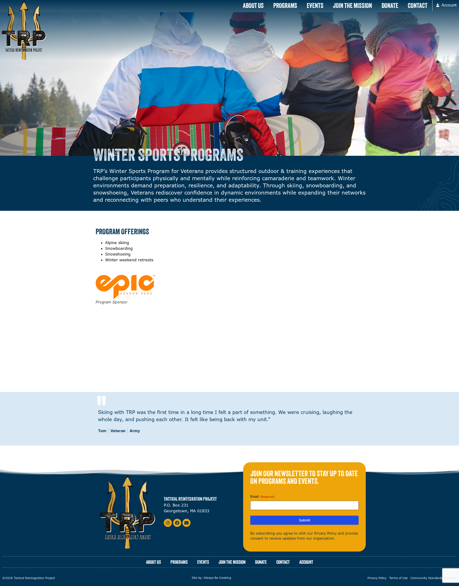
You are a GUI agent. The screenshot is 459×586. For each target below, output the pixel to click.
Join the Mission (352, 5)
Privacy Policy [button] (326, 533)
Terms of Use (398, 578)
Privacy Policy (376, 578)
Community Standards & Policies (433, 578)
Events (315, 5)
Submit (304, 520)
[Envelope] (186, 523)
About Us (253, 5)
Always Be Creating (217, 578)
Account (306, 562)
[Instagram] (168, 523)
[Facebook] (177, 523)
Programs (285, 5)
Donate (390, 5)
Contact (417, 5)
